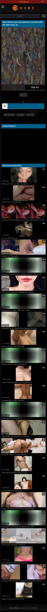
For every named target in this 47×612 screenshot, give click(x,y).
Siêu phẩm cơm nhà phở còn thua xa (15, 436)
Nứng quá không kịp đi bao (12, 418)
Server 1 (23, 95)
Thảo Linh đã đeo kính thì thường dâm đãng (18, 509)
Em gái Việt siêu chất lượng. (12, 491)
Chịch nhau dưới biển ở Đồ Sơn (13, 545)
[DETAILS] (5, 106)
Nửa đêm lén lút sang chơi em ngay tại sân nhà (19, 328)
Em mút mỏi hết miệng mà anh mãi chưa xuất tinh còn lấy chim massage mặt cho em (24, 220)
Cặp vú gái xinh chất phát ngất (13, 346)
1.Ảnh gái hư (23, 2)
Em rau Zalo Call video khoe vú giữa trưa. (17, 382)
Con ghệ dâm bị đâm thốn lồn (13, 400)
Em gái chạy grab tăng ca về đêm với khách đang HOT (21, 274)
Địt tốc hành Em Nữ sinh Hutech (14, 364)
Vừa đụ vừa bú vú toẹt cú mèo (13, 599)
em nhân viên (9, 115)
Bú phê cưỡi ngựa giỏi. (10, 256)
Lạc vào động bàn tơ (9, 238)
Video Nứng (23, 8)
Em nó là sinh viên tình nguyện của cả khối (17, 292)
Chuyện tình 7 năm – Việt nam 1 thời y (16, 310)
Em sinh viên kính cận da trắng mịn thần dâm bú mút (21, 581)
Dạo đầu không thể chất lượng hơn (15, 563)
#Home (20, 16)
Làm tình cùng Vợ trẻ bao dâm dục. (15, 455)
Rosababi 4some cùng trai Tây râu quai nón (18, 527)
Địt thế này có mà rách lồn (11, 202)
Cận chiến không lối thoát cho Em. (14, 473)
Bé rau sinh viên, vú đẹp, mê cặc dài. (15, 184)
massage (20, 115)
